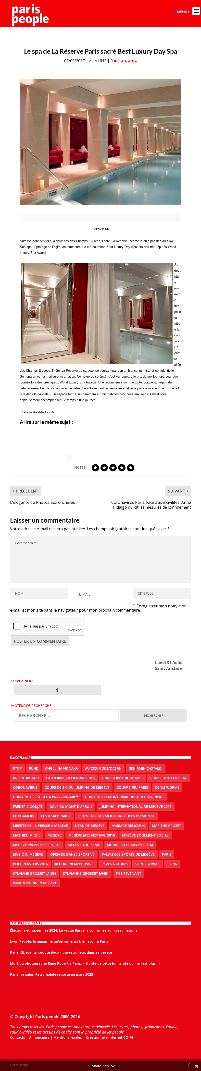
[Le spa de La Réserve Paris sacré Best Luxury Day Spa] (100, 142)
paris (166, 854)
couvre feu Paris (132, 787)
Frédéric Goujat (27, 806)
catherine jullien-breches (70, 778)
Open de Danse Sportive (72, 854)
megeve (54, 835)
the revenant (128, 873)
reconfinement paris (74, 864)
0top (17, 768)
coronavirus (25, 787)
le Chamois (23, 816)
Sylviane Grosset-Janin (34, 873)
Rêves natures (114, 864)
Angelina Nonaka (61, 768)
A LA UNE (97, 60)
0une (33, 768)
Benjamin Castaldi (146, 768)
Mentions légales (67, 1037)
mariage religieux (128, 825)
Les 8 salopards (56, 816)
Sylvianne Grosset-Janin (86, 873)
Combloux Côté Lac (168, 778)
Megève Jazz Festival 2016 (91, 835)
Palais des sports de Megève (128, 854)
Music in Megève (28, 854)
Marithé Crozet (166, 825)
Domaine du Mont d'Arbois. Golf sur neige (124, 797)
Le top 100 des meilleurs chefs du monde (116, 816)
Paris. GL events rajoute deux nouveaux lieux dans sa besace (61, 952)
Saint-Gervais (147, 864)
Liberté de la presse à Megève (40, 825)
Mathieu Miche (26, 835)
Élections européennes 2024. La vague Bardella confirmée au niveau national (74, 930)
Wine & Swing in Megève (35, 883)
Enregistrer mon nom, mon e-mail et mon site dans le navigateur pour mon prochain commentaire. (98, 608)
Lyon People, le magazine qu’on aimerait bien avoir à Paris (59, 941)
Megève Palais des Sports (37, 844)
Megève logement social (145, 835)
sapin (172, 864)
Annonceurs (39, 1037)
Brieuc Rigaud (26, 778)
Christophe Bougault (122, 778)
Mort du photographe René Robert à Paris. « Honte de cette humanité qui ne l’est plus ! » (85, 963)
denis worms (167, 787)
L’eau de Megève (89, 825)
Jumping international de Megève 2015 (136, 806)
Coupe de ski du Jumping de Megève (77, 787)
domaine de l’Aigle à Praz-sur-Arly (45, 797)
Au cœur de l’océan (103, 768)
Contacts (17, 1037)
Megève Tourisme (84, 844)
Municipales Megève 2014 (130, 844)
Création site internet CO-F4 (109, 1037)
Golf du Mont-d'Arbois (71, 806)
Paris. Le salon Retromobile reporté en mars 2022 (51, 974)
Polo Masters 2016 (30, 864)
